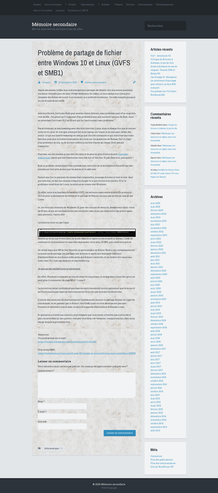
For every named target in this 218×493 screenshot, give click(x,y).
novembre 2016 (158, 377)
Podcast (105, 4)
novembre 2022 (159, 228)
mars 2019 (156, 313)
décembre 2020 (158, 270)
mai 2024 (155, 217)
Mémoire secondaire (54, 24)
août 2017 (155, 352)
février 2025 (157, 210)
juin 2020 (155, 284)
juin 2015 (155, 395)
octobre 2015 (157, 391)
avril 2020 (156, 288)
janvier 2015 (157, 412)
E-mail (42, 411)
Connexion (156, 456)
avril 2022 (156, 238)
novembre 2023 (159, 220)
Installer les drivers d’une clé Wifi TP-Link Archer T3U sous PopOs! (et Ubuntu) (165, 173)
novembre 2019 (158, 299)
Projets (72, 4)
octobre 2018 (157, 323)
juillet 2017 (156, 355)
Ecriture (130, 4)
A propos (60, 10)
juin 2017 (155, 359)
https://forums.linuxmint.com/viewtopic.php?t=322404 (67, 341)
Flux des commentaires (163, 463)
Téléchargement (165, 4)
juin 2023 (155, 224)
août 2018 (155, 331)
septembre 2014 (159, 427)
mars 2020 (156, 292)
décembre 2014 (158, 416)
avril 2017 (156, 363)
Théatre (118, 4)
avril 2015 (156, 402)
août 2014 (155, 430)
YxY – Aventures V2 (161, 55)
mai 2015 (155, 398)
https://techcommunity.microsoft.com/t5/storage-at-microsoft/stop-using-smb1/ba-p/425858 (87, 353)
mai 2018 (155, 338)
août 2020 (155, 277)
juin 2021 (155, 260)
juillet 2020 (156, 281)
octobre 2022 (157, 231)
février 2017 (157, 370)
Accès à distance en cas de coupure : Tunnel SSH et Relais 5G (164, 70)
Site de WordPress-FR (162, 466)
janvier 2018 (157, 345)
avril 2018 (156, 341)
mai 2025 (155, 206)
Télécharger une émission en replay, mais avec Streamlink (163, 137)
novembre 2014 (158, 419)
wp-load (113, 487)
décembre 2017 (158, 348)
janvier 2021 (157, 267)
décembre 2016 (158, 373)
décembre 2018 (158, 320)
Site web (42, 421)
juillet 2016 (156, 387)
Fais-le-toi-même (43, 10)
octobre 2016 (157, 380)
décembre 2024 (158, 213)
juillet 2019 (156, 306)
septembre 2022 (159, 235)
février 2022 (157, 245)
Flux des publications (162, 459)
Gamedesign (87, 4)
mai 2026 (155, 203)
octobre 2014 (157, 423)
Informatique (145, 4)
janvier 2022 (157, 249)
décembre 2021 (158, 252)
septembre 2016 (159, 384)
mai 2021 (155, 263)
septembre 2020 (159, 274)
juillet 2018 (156, 334)
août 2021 (155, 256)
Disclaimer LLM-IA (78, 10)
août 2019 (155, 302)
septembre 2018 (159, 327)
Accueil (37, 4)
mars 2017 (156, 366)
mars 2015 (156, 405)
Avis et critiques (52, 4)
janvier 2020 (157, 295)
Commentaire (46, 370)
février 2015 (157, 409)
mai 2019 (155, 309)
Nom (41, 401)
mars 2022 (156, 242)
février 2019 (157, 316)
